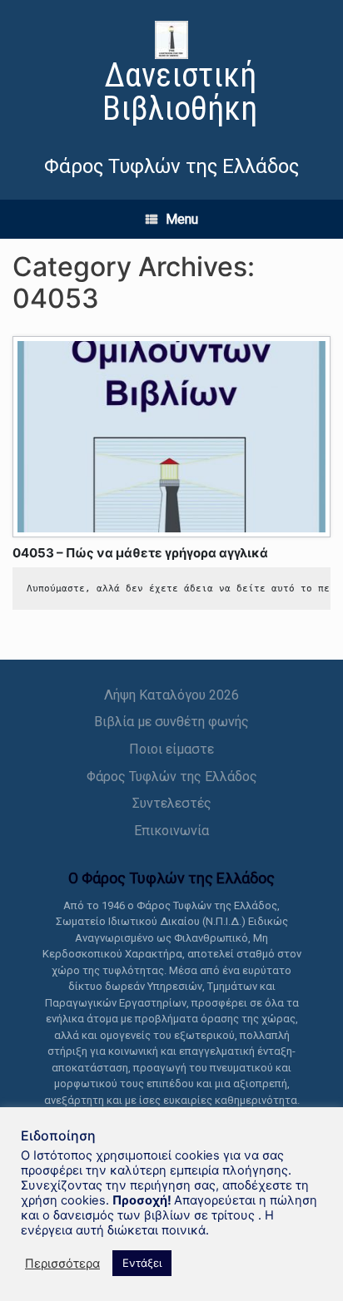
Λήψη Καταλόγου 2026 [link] (171, 695)
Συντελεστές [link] (171, 803)
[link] (171, 75)
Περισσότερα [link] (62, 1263)
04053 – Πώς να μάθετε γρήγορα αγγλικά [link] (140, 553)
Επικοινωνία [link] (171, 830)
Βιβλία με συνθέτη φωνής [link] (171, 722)
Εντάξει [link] (142, 1262)
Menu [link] (182, 219)
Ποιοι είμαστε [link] (171, 749)
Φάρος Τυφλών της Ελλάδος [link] (172, 776)
